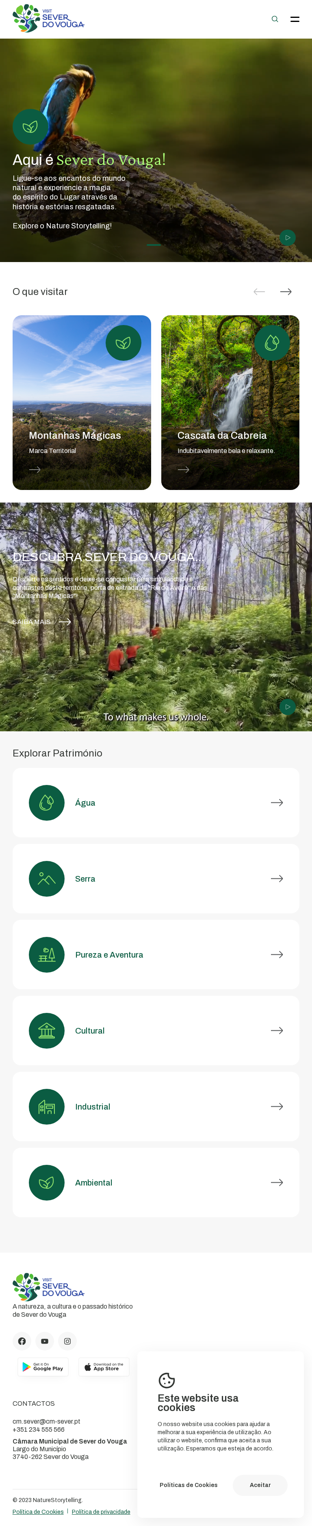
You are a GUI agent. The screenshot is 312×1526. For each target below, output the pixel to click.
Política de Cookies (38, 1512)
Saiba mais (32, 621)
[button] (286, 291)
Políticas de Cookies (189, 1485)
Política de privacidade (101, 1512)
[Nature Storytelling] (49, 30)
